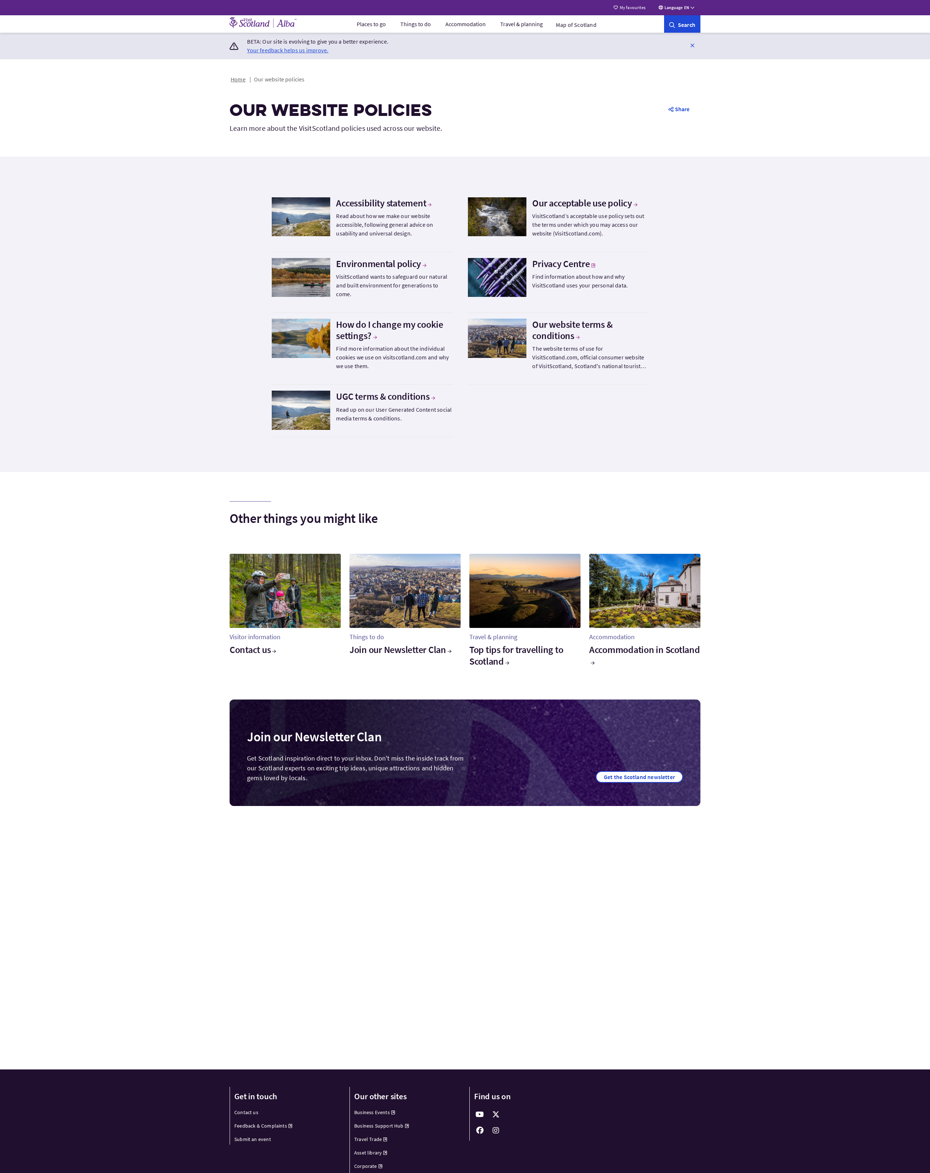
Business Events (372, 1112)
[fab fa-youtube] (480, 1114)
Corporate (365, 1166)
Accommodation (465, 24)
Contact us (250, 650)
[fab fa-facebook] (480, 1130)
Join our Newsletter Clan (397, 650)
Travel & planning (521, 24)
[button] (692, 45)
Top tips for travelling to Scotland (516, 655)
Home (238, 79)
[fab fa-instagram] (496, 1130)
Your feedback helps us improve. (287, 50)
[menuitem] (371, 24)
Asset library (368, 1152)
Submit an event (252, 1139)
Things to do (415, 24)
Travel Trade (368, 1139)
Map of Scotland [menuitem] (576, 24)
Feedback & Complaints (260, 1125)
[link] (682, 24)
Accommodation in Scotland (644, 650)
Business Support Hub (379, 1125)
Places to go (371, 24)
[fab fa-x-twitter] (496, 1114)
